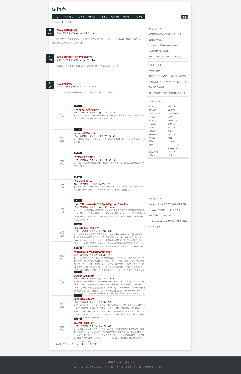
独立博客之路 (154, 226)
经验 (170, 131)
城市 (150, 106)
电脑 (150, 155)
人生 (170, 117)
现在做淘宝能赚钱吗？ (68, 30)
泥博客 (59, 9)
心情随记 (115, 16)
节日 (150, 124)
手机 (170, 106)
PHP (170, 152)
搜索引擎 (152, 113)
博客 (150, 110)
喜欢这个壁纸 (154, 70)
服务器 (171, 120)
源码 (150, 141)
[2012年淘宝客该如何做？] (62, 122)
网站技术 (80, 16)
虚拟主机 (172, 155)
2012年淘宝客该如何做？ (86, 109)
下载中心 (104, 16)
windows (171, 145)
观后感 (151, 152)
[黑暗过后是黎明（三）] (62, 312)
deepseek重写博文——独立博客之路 (164, 210)
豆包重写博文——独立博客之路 (162, 215)
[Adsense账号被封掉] (62, 146)
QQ (149, 148)
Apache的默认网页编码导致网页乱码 (164, 56)
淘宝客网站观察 (65, 83)
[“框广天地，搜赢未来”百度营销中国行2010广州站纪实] (62, 217)
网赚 (170, 138)
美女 (170, 124)
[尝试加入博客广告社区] (62, 169)
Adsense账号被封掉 (84, 133)
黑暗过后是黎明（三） (85, 299)
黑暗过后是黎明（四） (85, 275)
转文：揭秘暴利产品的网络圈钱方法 (75, 57)
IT (149, 145)
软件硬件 (92, 16)
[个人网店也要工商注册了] (62, 240)
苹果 (150, 127)
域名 (150, 120)
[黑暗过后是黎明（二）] (62, 335)
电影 (150, 131)
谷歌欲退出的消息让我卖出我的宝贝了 (93, 252)
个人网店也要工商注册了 (86, 228)
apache (171, 148)
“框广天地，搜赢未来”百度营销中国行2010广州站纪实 (101, 204)
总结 (170, 127)
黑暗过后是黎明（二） (85, 323)
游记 (170, 134)
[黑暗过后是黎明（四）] (62, 288)
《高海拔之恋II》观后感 (158, 51)
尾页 (95, 344)
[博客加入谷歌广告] (62, 193)
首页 (57, 16)
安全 (150, 117)
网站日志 (138, 16)
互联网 (151, 134)
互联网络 (69, 16)
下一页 (88, 344)
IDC (169, 141)
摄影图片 (127, 16)
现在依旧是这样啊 (156, 87)
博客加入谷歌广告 (83, 181)
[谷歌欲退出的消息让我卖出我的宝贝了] (62, 264)
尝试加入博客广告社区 (85, 157)
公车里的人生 (174, 113)
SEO (170, 110)
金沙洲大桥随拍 (155, 40)
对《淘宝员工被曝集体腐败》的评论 (164, 45)
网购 (150, 138)
